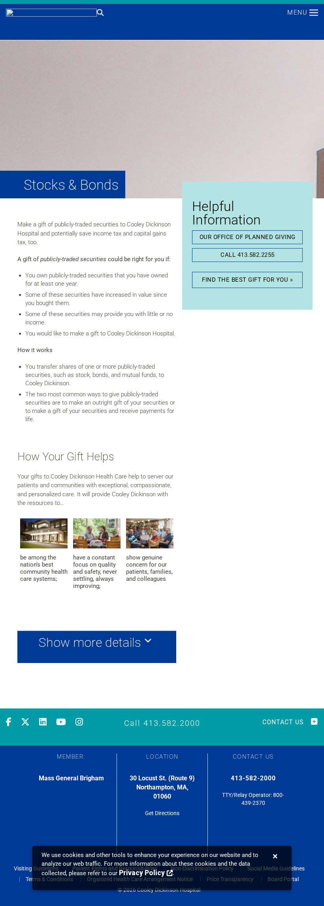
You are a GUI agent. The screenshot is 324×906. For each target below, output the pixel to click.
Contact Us (283, 722)
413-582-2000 (253, 778)
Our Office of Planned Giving (248, 237)
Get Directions (162, 813)
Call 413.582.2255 (247, 254)
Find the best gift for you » (247, 279)
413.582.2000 (171, 723)
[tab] (96, 647)
